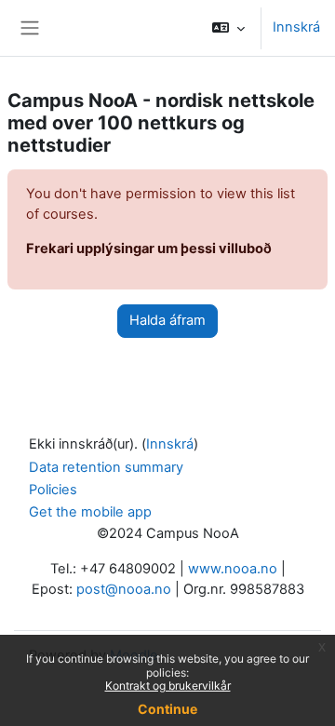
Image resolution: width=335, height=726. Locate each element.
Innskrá (296, 27)
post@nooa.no (123, 589)
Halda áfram (167, 320)
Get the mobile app (90, 512)
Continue (167, 709)
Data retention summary (106, 467)
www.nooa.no (232, 568)
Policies (53, 489)
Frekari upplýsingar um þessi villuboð (149, 248)
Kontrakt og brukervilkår (168, 685)
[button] (228, 28)
